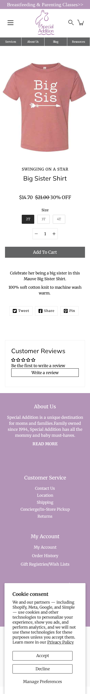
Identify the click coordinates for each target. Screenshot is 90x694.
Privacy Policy (60, 642)
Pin (72, 311)
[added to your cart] (81, 22)
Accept (42, 655)
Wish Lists (59, 564)
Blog (55, 41)
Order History (45, 555)
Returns (45, 516)
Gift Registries (34, 564)
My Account (45, 547)
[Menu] (10, 22)
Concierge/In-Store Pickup (45, 509)
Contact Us (45, 488)
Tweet (23, 311)
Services (10, 41)
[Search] (71, 22)
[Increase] (54, 233)
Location (45, 495)
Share (49, 311)
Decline (43, 668)
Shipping (45, 502)
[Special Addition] (45, 22)
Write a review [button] (45, 372)
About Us (33, 41)
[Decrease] (36, 233)
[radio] (28, 219)
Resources (78, 41)
